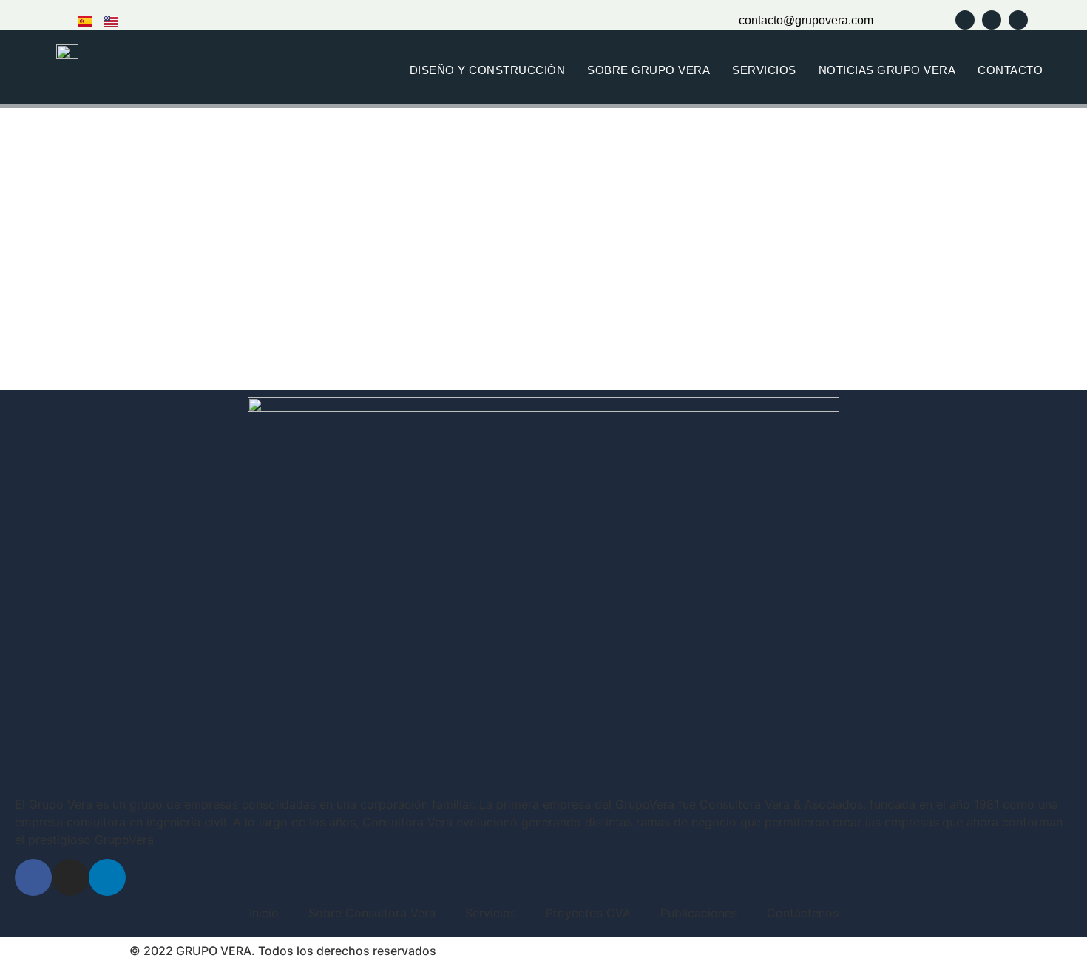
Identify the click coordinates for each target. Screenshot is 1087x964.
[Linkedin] (107, 877)
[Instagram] (70, 877)
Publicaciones (698, 913)
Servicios (764, 70)
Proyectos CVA (588, 913)
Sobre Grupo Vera (648, 70)
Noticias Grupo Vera (887, 70)
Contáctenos (803, 913)
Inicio (264, 913)
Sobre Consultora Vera (372, 913)
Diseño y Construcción (488, 70)
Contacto (1010, 70)
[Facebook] (33, 877)
